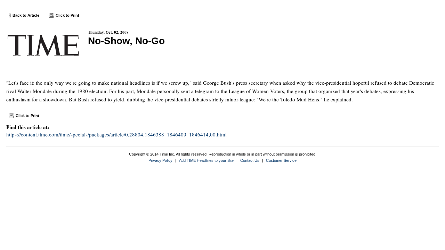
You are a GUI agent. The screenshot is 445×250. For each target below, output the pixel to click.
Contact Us (249, 160)
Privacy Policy (160, 160)
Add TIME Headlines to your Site (206, 160)
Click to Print (67, 15)
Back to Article (26, 15)
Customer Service (281, 160)
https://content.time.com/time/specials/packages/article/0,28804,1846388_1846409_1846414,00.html (116, 134)
